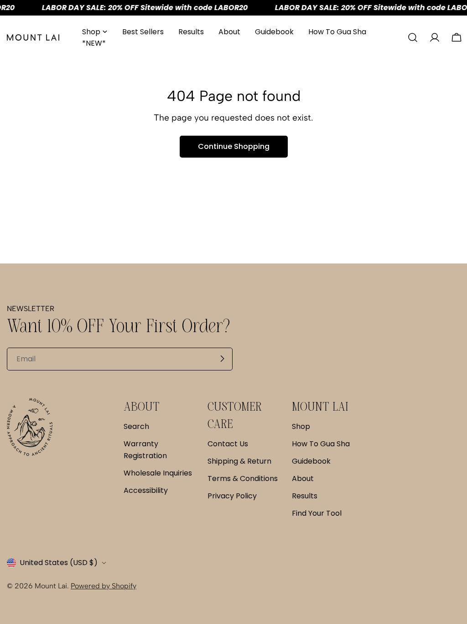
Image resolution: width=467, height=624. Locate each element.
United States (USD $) (59, 562)
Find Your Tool (317, 513)
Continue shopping (234, 146)
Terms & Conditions (243, 478)
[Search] (413, 37)
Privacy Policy (232, 496)
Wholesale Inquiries (158, 473)
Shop (301, 426)
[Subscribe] (222, 358)
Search (136, 426)
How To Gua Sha (321, 444)
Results (304, 496)
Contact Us (228, 444)
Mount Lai (51, 586)
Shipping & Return (239, 461)
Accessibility (146, 490)
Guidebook (311, 461)
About (303, 478)
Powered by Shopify (103, 586)
